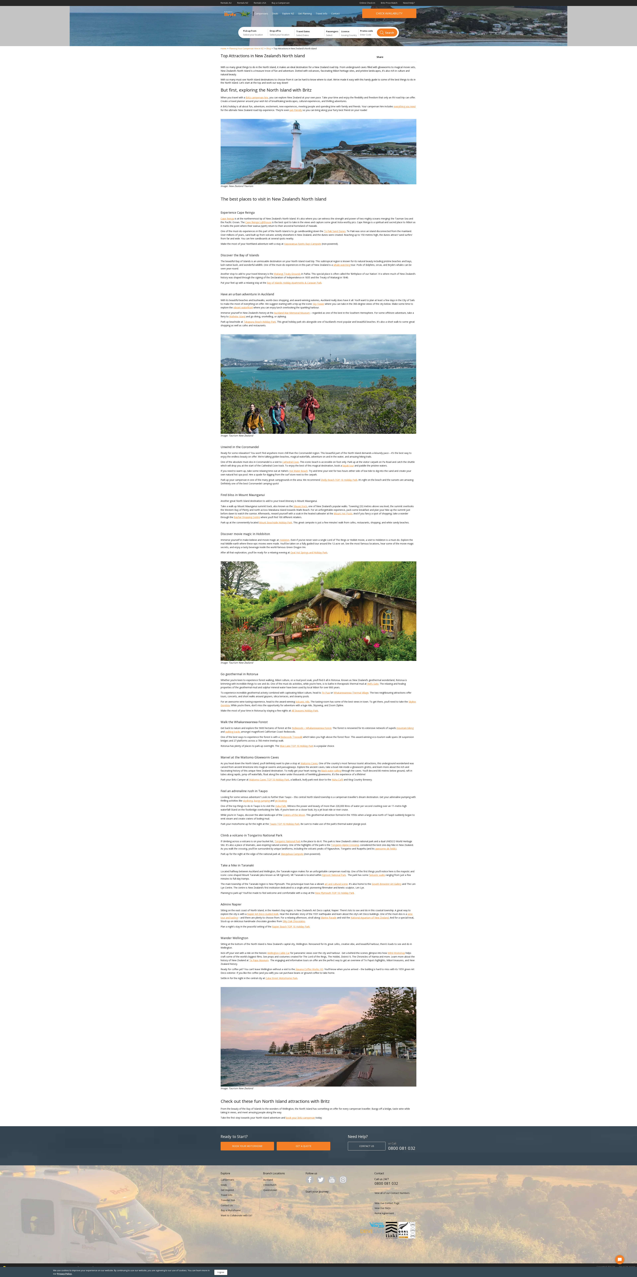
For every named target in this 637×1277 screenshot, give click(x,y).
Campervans (261, 13)
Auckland (268, 1179)
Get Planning (305, 13)
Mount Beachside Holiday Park (275, 522)
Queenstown (270, 1190)
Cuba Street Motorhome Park (281, 978)
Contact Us (227, 1205)
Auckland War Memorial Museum (292, 312)
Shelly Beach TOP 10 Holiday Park (339, 479)
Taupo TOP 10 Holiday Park (284, 823)
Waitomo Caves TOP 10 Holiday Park (269, 779)
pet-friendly (296, 110)
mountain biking (405, 728)
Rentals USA (260, 2)
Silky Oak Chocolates (294, 921)
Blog (268, 49)
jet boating (281, 800)
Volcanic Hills (302, 701)
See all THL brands (627, 1266)
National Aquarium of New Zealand (370, 917)
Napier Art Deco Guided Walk (263, 914)
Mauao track (300, 506)
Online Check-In (367, 2)
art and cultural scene (336, 884)
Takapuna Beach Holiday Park (260, 321)
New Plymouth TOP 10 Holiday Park (334, 892)
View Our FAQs (383, 1208)
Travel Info (321, 13)
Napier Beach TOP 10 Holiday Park (291, 926)
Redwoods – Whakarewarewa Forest (311, 728)
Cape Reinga (227, 218)
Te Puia (326, 692)
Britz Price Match (389, 2)
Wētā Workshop (396, 953)
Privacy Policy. (64, 1273)
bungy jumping (262, 800)
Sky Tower (318, 303)
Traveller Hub (228, 1200)
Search (389, 33)
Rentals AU (226, 2)
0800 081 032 (401, 1148)
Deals (275, 13)
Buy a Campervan (281, 2)
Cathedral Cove (290, 461)
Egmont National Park (334, 875)
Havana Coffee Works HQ (309, 969)
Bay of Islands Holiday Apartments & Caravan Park (294, 282)
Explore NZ (288, 13)
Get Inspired (227, 1190)
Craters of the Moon (294, 814)
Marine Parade (328, 917)
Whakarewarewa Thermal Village (351, 692)
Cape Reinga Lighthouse (258, 222)
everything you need (405, 106)
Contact (335, 13)
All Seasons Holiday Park (305, 710)
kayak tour (348, 465)
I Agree (220, 1272)
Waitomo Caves (309, 763)
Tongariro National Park (287, 841)
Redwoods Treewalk (291, 737)
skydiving (248, 800)
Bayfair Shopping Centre (247, 517)
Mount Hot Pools (343, 513)
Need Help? (409, 2)
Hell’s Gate (373, 683)
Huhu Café (337, 779)
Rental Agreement (384, 1213)
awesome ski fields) (385, 848)
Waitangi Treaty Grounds (287, 273)
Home (223, 49)
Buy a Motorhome (231, 1210)
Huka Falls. (281, 806)
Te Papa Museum (258, 960)
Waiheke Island (237, 316)
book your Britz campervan (300, 1117)
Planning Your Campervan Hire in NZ (246, 49)
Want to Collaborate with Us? (236, 1215)
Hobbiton (284, 539)
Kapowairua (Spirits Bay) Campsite (302, 243)
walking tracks (232, 731)
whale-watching (341, 264)
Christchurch (270, 1184)
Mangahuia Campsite (292, 853)
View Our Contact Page (387, 1203)
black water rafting (331, 770)
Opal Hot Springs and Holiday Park (308, 552)
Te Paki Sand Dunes (335, 231)
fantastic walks (377, 875)
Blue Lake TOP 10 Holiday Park (296, 745)
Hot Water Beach (298, 470)
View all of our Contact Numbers (392, 1193)
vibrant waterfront (243, 307)
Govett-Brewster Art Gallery (386, 884)
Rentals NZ (242, 2)
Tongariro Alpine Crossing (345, 845)
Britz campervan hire (257, 97)
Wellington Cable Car (278, 953)
